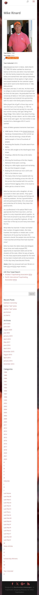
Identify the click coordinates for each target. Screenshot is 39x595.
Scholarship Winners (11, 559)
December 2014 (9, 364)
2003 (5, 406)
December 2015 (9, 351)
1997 (5, 394)
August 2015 (8, 355)
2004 (5, 409)
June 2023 (7, 323)
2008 (5, 419)
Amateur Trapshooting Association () (18, 274)
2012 (5, 428)
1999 (5, 400)
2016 (5, 440)
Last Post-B (7, 496)
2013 (5, 431)
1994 (5, 388)
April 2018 (7, 339)
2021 (5, 456)
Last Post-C (7, 500)
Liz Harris (7, 315)
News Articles (8, 546)
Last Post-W (7, 537)
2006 (5, 416)
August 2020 (8, 330)
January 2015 (8, 361)
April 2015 (7, 358)
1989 (5, 375)
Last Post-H (7, 509)
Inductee (7, 481)
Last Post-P (7, 524)
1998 (5, 397)
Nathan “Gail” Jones (10, 306)
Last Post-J (7, 512)
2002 (5, 403)
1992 (5, 385)
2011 (5, 425)
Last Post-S (7, 531)
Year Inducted (8, 571)
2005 (5, 412)
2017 (5, 447)
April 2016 (7, 348)
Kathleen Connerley (10, 303)
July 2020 (7, 333)
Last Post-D (7, 503)
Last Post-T (7, 534)
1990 (5, 378)
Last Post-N (7, 521)
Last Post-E (7, 506)
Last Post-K (7, 515)
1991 (5, 381)
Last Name (7, 493)
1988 (5, 372)
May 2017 (7, 342)
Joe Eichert (7, 312)
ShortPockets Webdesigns (23, 587)
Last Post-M (7, 518)
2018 (5, 450)
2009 (5, 422)
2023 (5, 459)
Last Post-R (7, 528)
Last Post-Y (7, 540)
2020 (5, 453)
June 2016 (7, 345)
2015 (5, 437)
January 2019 (8, 336)
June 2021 (7, 327)
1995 (5, 391)
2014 (5, 434)
